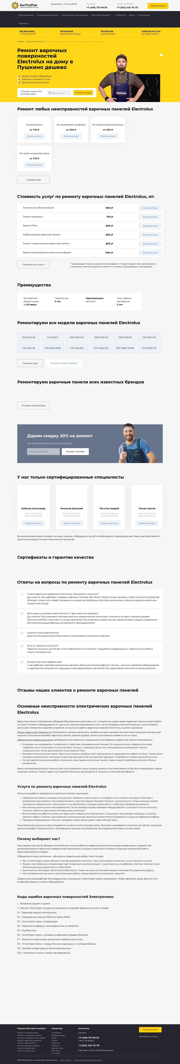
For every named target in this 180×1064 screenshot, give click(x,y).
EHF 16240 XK (101, 348)
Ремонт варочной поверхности (34, 732)
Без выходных (27, 31)
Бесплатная (107, 31)
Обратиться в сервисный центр (35, 740)
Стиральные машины (48, 15)
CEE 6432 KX (28, 337)
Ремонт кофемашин (26, 1048)
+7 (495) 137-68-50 (96, 7)
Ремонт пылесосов (26, 1051)
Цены (132, 15)
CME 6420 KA (101, 337)
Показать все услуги (33, 264)
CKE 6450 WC (77, 337)
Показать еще (30, 363)
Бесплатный (66, 31)
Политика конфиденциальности (88, 1060)
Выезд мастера (58, 1035)
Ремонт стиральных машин (29, 1035)
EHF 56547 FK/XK (125, 348)
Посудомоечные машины (74, 15)
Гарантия (56, 1043)
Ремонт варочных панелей (29, 1040)
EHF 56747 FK (149, 348)
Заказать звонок (158, 6)
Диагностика (57, 1048)
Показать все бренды (33, 405)
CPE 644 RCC (77, 348)
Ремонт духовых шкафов (28, 1046)
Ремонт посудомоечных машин (31, 1038)
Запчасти (56, 1046)
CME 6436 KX (125, 337)
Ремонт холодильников (27, 1033)
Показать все (33, 180)
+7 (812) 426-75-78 (127, 7)
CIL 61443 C (53, 337)
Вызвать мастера (75, 451)
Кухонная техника (100, 15)
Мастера (56, 1051)
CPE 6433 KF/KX (52, 348)
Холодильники (26, 15)
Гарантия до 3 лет (151, 31)
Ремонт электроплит (26, 1043)
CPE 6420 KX (149, 337)
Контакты (23, 23)
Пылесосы (120, 15)
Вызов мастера (34, 136)
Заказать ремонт (150, 1029)
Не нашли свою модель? (64, 363)
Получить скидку (83, 92)
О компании (143, 15)
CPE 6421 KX (28, 348)
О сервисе (56, 1033)
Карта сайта (65, 1060)
